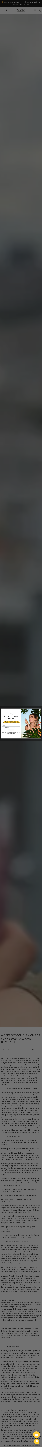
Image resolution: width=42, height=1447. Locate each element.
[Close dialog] (40, 710)
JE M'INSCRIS (11, 729)
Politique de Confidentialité (12, 733)
